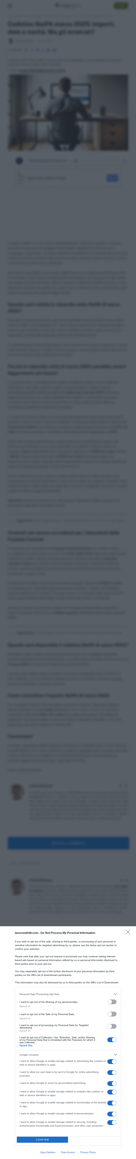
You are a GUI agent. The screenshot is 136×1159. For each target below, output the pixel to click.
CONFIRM (42, 1139)
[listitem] (68, 994)
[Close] (129, 933)
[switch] (112, 1001)
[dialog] (68, 1042)
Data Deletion (48, 1152)
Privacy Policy (88, 1152)
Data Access (68, 1152)
